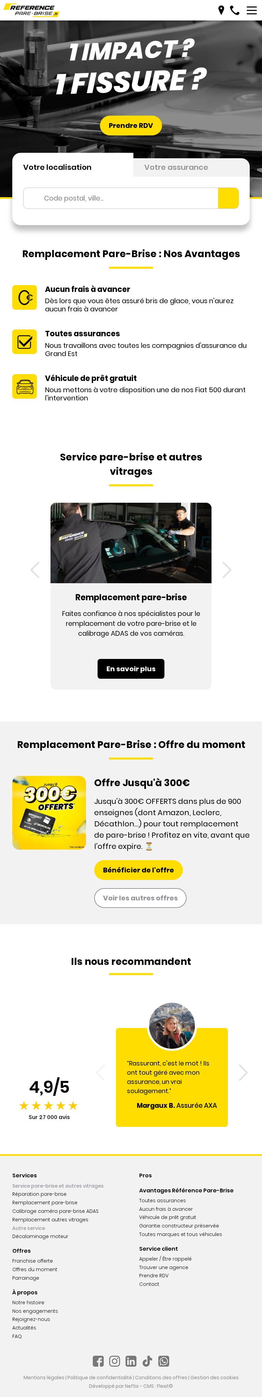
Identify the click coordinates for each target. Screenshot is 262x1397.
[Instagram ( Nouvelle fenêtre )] (114, 1361)
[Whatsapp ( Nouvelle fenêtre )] (163, 1361)
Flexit (163, 1386)
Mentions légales (44, 1377)
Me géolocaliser (228, 198)
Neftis (132, 1386)
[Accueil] (31, 10)
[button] (35, 569)
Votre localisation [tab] (57, 167)
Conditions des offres (161, 1377)
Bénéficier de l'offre (138, 870)
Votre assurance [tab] (176, 167)
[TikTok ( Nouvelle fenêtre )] (147, 1361)
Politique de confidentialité (100, 1377)
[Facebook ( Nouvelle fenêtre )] (98, 1361)
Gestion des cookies (214, 1377)
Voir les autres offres (140, 898)
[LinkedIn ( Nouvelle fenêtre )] (131, 1361)
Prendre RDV (131, 125)
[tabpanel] (131, 201)
